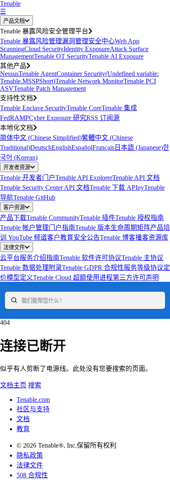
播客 (142, 237)
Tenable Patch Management (50, 88)
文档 (23, 418)
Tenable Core (84, 107)
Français (103, 147)
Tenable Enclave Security (33, 107)
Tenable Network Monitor (89, 81)
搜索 (34, 385)
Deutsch (41, 147)
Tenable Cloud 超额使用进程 (73, 277)
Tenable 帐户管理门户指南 (37, 227)
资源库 (158, 237)
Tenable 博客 (117, 237)
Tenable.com (33, 399)
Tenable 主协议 (142, 257)
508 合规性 (32, 475)
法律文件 (14, 247)
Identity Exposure (87, 48)
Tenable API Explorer (83, 177)
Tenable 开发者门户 (27, 177)
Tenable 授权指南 (139, 217)
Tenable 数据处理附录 (31, 267)
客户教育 (60, 237)
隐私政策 (30, 455)
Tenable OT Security (61, 56)
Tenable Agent (38, 73)
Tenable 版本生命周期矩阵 (112, 227)
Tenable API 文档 (136, 177)
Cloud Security (44, 48)
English (61, 147)
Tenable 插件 (97, 217)
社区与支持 (33, 409)
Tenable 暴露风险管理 (31, 41)
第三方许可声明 (136, 277)
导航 (6, 197)
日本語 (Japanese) (138, 147)
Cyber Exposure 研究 (57, 117)
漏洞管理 (75, 41)
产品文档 (14, 21)
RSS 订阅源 (103, 117)
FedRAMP (14, 117)
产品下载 (13, 217)
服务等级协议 (143, 267)
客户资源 (14, 207)
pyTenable (151, 187)
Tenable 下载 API (113, 187)
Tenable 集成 (119, 107)
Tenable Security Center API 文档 (45, 187)
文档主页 (13, 385)
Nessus (9, 73)
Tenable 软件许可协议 (90, 257)
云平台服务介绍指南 (29, 257)
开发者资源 (16, 167)
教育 (23, 428)
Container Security (81, 73)
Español (81, 147)
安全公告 (86, 237)
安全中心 (101, 41)
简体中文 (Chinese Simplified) (41, 137)
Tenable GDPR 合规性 (93, 267)
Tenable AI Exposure (116, 56)
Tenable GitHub (34, 197)
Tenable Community (53, 217)
